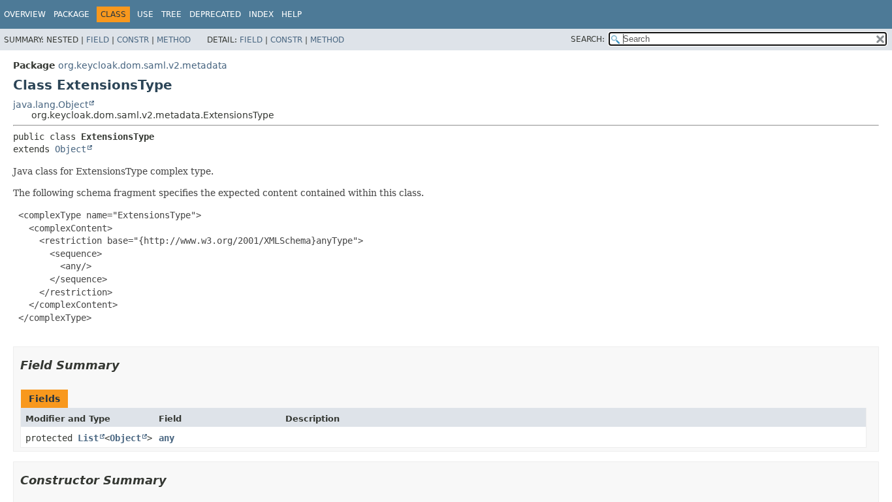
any (166, 438)
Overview (25, 14)
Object (70, 149)
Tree (171, 14)
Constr (133, 39)
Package (71, 14)
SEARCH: (588, 39)
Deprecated (215, 14)
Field (97, 39)
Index (261, 14)
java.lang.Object (50, 104)
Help (291, 14)
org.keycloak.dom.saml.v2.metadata (142, 65)
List (88, 438)
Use (145, 14)
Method (174, 39)
